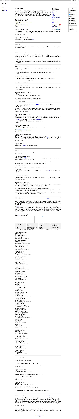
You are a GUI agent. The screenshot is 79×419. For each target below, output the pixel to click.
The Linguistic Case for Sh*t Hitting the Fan (21, 24)
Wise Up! (37, 104)
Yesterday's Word (4, 10)
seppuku (53, 15)
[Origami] (17, 206)
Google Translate (37, 119)
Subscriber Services (39, 415)
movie (33, 39)
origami (53, 14)
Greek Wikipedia (19, 119)
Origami (19, 126)
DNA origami (24, 145)
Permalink (16, 23)
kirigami (48, 137)
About (68, 3)
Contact (76, 3)
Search (73, 3)
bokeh (53, 12)
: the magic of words (5, 0)
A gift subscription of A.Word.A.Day (55, 26)
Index (53, 19)
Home (3, 7)
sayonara (53, 13)
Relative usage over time (56, 17)
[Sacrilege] (48, 395)
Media (71, 3)
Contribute (39, 416)
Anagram (19, 215)
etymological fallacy (49, 60)
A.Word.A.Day (4, 3)
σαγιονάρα (56, 116)
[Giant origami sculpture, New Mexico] (21, 129)
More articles (70, 16)
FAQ (2, 13)
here (53, 78)
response (46, 167)
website (49, 170)
